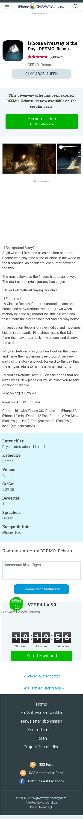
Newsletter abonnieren (41, 721)
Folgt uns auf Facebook (46, 781)
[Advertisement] (41, 26)
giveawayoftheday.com (50, 798)
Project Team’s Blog (41, 746)
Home (41, 704)
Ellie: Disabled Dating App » (41, 688)
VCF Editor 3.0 (42, 604)
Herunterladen (41, 121)
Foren (41, 738)
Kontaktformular (41, 729)
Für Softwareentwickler (41, 712)
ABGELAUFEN (41, 74)
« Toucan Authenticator (42, 676)
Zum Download (41, 656)
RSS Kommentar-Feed (46, 773)
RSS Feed (46, 765)
